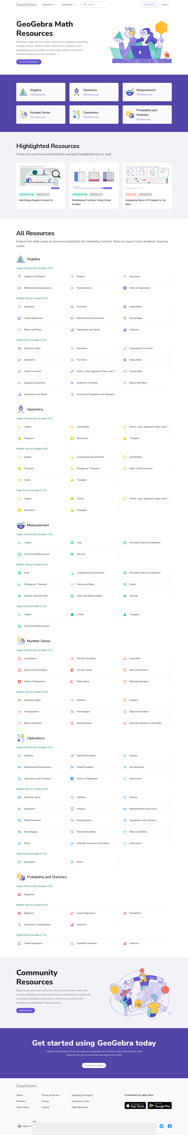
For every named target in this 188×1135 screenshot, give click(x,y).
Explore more (25, 1010)
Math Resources (80, 1107)
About (19, 1095)
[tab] (49, 4)
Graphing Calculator (82, 1095)
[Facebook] (170, 1126)
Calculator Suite (80, 1101)
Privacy (45, 1101)
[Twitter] (161, 1126)
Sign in (165, 4)
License (45, 1107)
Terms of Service (50, 1095)
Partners (20, 1101)
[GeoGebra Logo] (26, 4)
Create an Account (94, 1065)
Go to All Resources (28, 61)
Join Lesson (149, 4)
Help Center (22, 1107)
